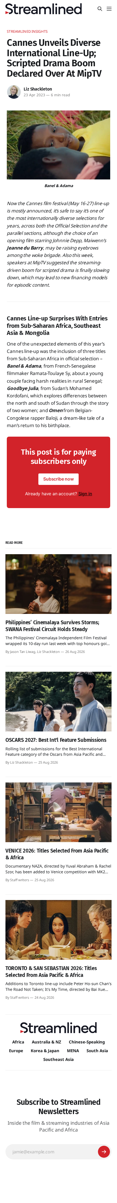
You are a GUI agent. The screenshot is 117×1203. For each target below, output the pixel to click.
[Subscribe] (104, 1152)
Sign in (85, 493)
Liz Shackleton (38, 89)
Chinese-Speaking (87, 1042)
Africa (18, 1042)
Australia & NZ (46, 1042)
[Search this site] (100, 8)
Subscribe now (58, 479)
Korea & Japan (45, 1050)
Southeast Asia (58, 1059)
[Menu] (109, 8)
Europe (16, 1050)
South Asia (97, 1050)
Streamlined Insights (27, 31)
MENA (73, 1050)
